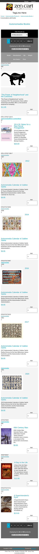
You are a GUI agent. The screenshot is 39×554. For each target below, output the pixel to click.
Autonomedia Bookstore (18, 548)
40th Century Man (21, 427)
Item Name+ (16, 59)
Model (9, 55)
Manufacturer (17, 55)
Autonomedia (5, 65)
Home (26, 1)
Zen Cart (33, 548)
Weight (30, 55)
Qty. (24, 55)
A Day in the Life (21, 462)
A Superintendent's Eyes (21, 496)
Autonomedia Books (27, 16)
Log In (33, 1)
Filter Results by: (20, 31)
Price (24, 59)
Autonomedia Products (12, 16)
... (24, 41)
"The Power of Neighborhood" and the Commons (14, 95)
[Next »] (30, 41)
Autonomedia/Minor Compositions (11, 118)
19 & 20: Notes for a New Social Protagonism (22, 126)
